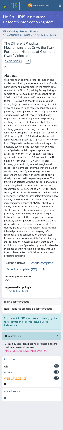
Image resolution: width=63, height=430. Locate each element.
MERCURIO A (13, 61)
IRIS (4, 31)
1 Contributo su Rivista (17, 35)
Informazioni (14, 335)
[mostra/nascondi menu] (60, 5)
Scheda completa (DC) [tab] (22, 269)
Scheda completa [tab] (41, 263)
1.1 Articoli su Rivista (44, 35)
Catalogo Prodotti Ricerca (23, 31)
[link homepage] (11, 6)
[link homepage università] (39, 6)
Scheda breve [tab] (15, 263)
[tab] (43, 269)
